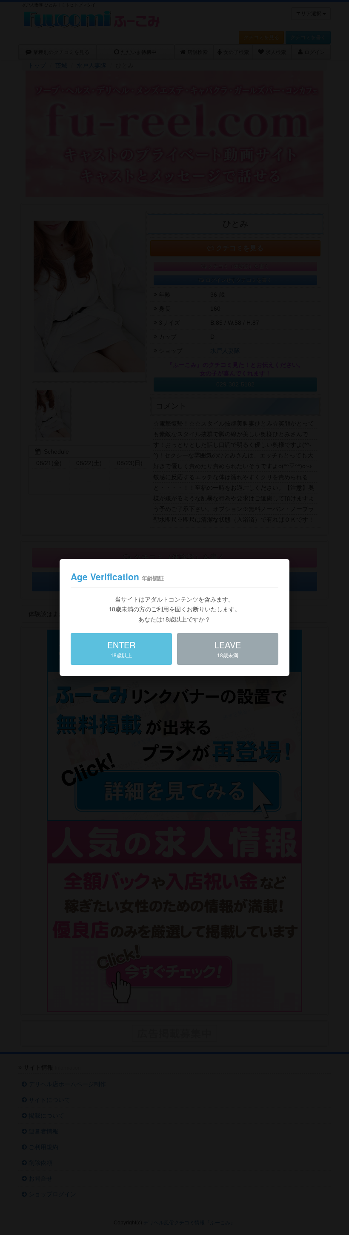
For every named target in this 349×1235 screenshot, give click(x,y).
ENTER (121, 649)
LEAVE (228, 649)
